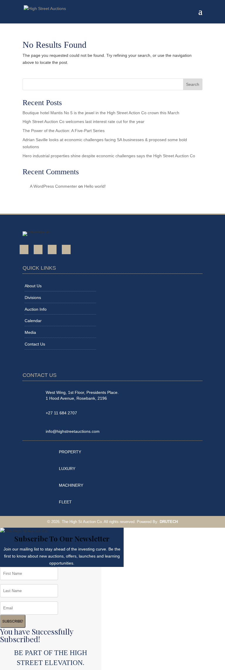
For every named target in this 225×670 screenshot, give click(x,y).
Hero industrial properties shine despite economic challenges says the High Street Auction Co (109, 155)
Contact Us (35, 344)
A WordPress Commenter (53, 186)
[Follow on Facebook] (24, 249)
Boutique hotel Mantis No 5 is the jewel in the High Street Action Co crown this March (101, 112)
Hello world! (95, 186)
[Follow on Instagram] (52, 249)
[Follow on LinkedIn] (66, 249)
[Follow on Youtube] (38, 249)
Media (30, 332)
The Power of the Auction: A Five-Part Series (64, 130)
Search (192, 84)
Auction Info (36, 309)
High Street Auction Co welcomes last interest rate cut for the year (83, 121)
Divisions (33, 297)
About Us (33, 285)
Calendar (33, 320)
